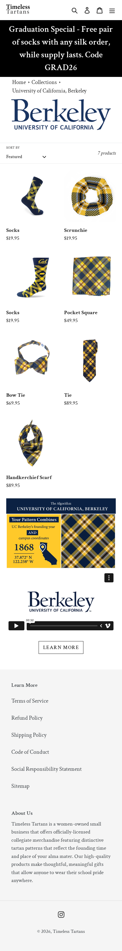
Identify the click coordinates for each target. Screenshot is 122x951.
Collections (44, 82)
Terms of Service (29, 701)
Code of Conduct (30, 752)
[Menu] (112, 10)
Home (19, 82)
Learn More (61, 647)
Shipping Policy (29, 735)
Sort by (13, 148)
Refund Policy (27, 718)
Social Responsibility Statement (46, 769)
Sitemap (20, 786)
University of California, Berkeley (49, 91)
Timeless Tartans (69, 931)
